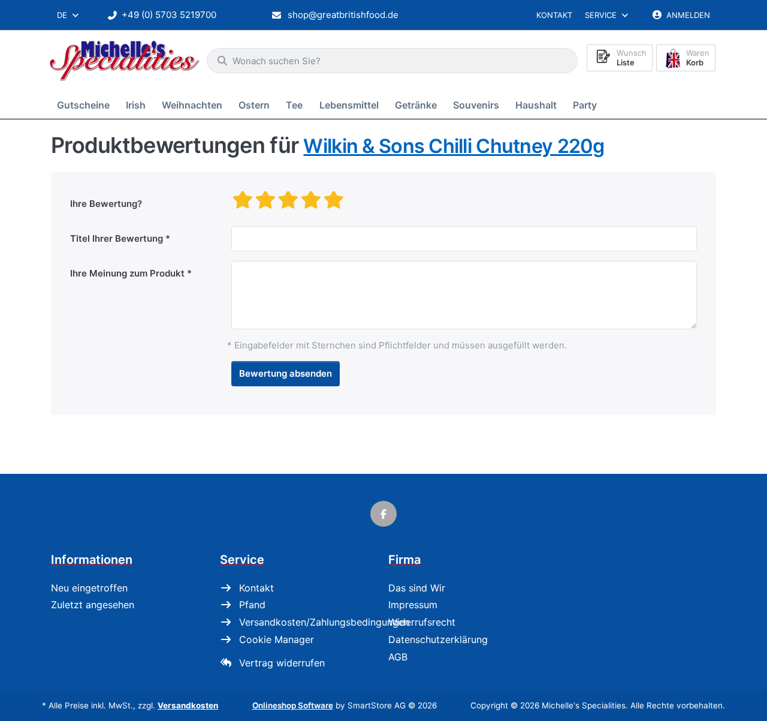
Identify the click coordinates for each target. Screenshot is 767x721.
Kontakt (554, 15)
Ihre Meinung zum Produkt (127, 273)
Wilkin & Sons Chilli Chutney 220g (453, 146)
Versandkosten (188, 705)
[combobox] (68, 15)
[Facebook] (383, 514)
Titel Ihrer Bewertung (116, 238)
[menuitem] (85, 105)
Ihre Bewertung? (106, 203)
